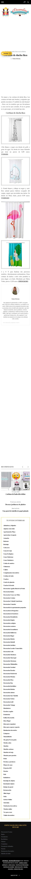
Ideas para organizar (9, 724)
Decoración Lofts (8, 651)
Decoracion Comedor (9, 604)
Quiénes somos (23, 862)
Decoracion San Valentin (10, 696)
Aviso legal (11, 865)
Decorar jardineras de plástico (15, 503)
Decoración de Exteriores (10, 614)
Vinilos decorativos (8, 815)
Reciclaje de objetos (9, 781)
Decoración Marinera (9, 655)
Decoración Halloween (9, 633)
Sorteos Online (7, 799)
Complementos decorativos (11, 573)
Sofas (5, 796)
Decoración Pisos (8, 680)
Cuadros (6, 579)
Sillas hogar (6, 793)
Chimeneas (6, 566)
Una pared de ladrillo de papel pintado (15, 510)
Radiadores (6, 777)
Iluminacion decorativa (10, 730)
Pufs (4, 774)
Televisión (6, 803)
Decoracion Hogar (8, 636)
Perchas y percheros (9, 762)
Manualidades (7, 737)
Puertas (5, 771)
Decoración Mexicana (9, 661)
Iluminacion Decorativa (7, 851)
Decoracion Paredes (9, 670)
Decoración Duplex (9, 620)
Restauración (7, 790)
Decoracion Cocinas (9, 598)
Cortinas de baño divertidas (15, 494)
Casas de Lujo (7, 551)
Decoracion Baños (20, 51)
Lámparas (6, 733)
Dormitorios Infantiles (7, 846)
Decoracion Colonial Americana (12, 601)
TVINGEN (4, 154)
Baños (3, 834)
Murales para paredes (9, 755)
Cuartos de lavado (8, 585)
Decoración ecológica (9, 623)
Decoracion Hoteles (9, 639)
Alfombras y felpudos (9, 525)
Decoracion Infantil (9, 642)
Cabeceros (6, 548)
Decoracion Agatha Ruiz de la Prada (14, 588)
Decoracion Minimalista (10, 664)
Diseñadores (7, 708)
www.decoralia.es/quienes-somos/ (11, 322)
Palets (5, 759)
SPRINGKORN (23, 281)
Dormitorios (4, 837)
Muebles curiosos (8, 749)
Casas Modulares (8, 560)
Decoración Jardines (9, 645)
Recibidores (4, 839)
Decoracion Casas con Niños (11, 595)
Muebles (5, 746)
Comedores (4, 844)
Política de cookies (8, 867)
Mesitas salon (7, 743)
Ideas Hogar (7, 721)
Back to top (14, 875)
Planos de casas (7, 765)
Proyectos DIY (7, 768)
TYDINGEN (5, 198)
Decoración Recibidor (9, 686)
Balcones (6, 541)
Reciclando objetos (8, 784)
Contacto (5, 865)
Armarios (6, 538)
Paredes (3, 849)
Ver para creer (7, 812)
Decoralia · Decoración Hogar (10, 860)
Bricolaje (6, 544)
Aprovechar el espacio (9, 535)
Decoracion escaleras (9, 626)
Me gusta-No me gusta (9, 740)
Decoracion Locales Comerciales (12, 648)
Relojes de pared (8, 787)
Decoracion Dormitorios (10, 617)
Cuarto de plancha (8, 582)
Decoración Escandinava (10, 629)
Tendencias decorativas (10, 806)
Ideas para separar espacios (11, 727)
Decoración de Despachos (10, 611)
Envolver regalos (8, 711)
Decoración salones (9, 692)
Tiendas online (7, 809)
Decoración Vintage (9, 705)
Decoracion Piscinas (9, 677)
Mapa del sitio (19, 867)
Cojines (5, 570)
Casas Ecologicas (8, 554)
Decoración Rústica (9, 689)
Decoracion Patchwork (10, 673)
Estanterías (6, 714)
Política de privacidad (22, 865)
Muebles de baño (6, 853)
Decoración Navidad (9, 667)
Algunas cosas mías (9, 529)
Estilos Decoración (8, 718)
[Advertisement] (15, 32)
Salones (3, 841)
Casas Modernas (8, 557)
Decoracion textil (8, 702)
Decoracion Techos (8, 699)
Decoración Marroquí (9, 658)
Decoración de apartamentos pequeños (14, 607)
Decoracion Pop (8, 683)
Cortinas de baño (8, 576)
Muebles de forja (8, 752)
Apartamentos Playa (9, 532)
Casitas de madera (8, 563)
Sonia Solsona (16, 58)
